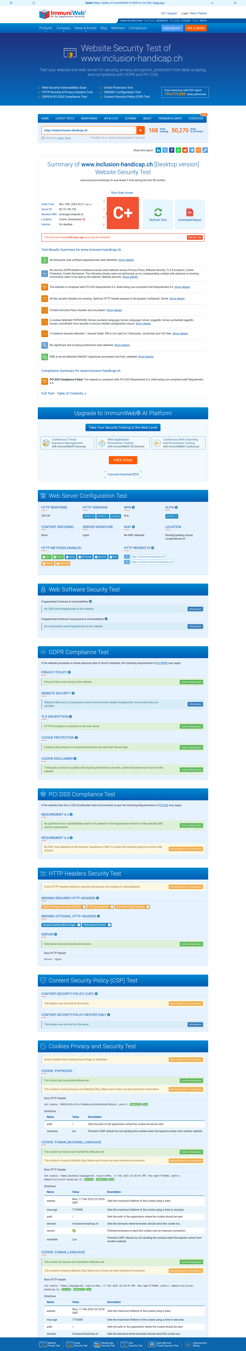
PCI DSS (163, 805)
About (147, 118)
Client (192, 13)
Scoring (130, 118)
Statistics (198, 117)
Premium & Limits (170, 118)
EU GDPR (162, 663)
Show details (126, 260)
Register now (163, 2)
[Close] (212, 3)
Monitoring (89, 118)
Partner (202, 13)
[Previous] (11, 3)
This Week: (175, 20)
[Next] (234, 3)
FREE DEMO (123, 460)
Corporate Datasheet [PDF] (123, 474)
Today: (195, 20)
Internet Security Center (131, 20)
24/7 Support (169, 13)
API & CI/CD (111, 118)
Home (45, 118)
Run (140, 130)
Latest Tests (65, 118)
